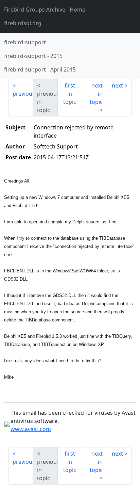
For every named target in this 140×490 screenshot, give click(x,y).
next (117, 85)
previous (23, 93)
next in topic (96, 94)
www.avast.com (31, 429)
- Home (44, 9)
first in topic (69, 94)
